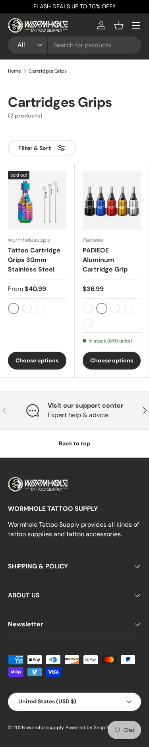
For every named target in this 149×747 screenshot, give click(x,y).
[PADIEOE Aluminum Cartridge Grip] (112, 200)
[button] (119, 25)
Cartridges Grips (48, 71)
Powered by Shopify (88, 727)
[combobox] (74, 45)
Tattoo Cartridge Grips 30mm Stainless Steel (34, 259)
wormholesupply (45, 727)
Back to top (74, 443)
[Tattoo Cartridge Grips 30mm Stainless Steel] (37, 200)
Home (14, 71)
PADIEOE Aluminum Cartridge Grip (105, 259)
